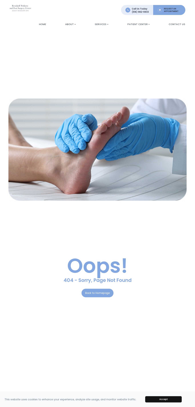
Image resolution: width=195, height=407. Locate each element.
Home (42, 24)
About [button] (69, 24)
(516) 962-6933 (140, 12)
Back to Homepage (97, 293)
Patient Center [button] (137, 24)
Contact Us (177, 24)
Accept (163, 399)
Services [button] (100, 24)
